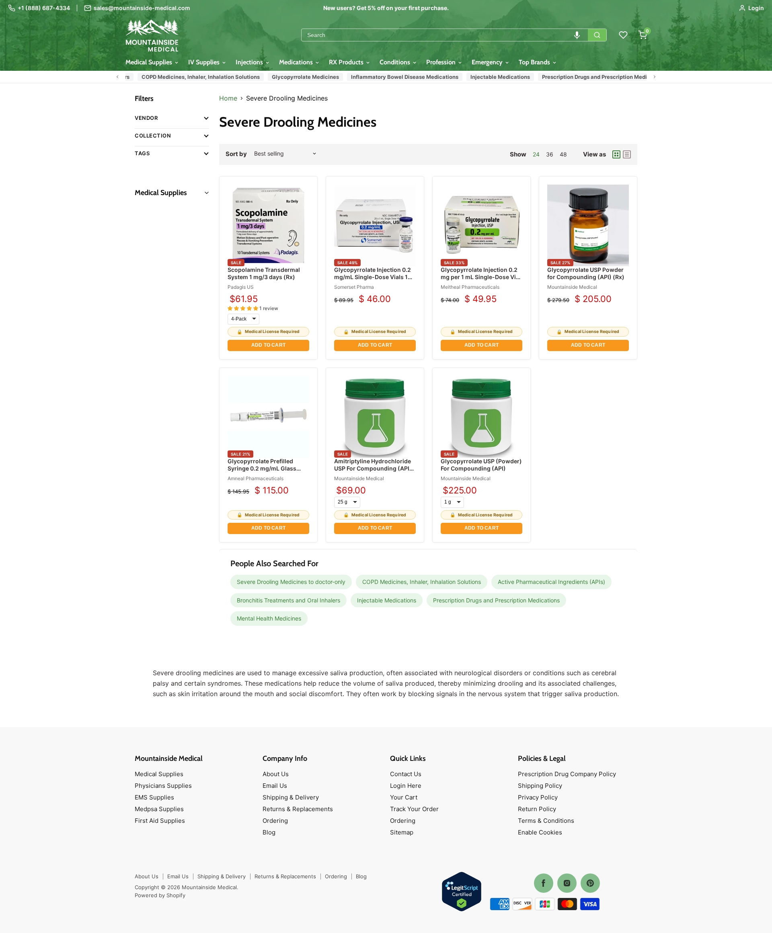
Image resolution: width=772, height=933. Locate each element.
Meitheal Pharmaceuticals (470, 287)
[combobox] (445, 35)
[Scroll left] (117, 77)
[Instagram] (567, 883)
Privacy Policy (538, 797)
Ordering (275, 820)
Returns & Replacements (298, 809)
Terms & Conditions (546, 820)
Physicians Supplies (163, 785)
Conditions (396, 62)
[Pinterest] (590, 883)
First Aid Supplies (160, 820)
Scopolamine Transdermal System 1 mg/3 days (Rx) (264, 273)
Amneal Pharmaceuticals (255, 478)
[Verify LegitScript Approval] (461, 892)
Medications (296, 62)
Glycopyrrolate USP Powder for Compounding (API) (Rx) (585, 273)
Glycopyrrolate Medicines (292, 77)
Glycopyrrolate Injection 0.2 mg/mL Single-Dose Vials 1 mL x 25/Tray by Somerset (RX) (372, 280)
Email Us (275, 785)
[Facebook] (543, 883)
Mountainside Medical (572, 287)
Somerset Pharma (354, 287)
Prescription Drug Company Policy (567, 774)
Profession (441, 62)
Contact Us (405, 774)
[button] (577, 35)
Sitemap (401, 832)
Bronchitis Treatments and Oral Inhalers (288, 600)
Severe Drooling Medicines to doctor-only (291, 581)
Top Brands (535, 62)
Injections (250, 62)
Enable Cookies (540, 832)
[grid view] (616, 154)
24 (536, 154)
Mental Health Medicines (269, 618)
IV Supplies (204, 62)
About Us (276, 774)
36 (549, 154)
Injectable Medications (487, 77)
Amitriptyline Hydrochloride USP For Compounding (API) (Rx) (373, 468)
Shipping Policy (540, 785)
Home (228, 98)
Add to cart (268, 345)
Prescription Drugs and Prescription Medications (592, 77)
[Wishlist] (623, 35)
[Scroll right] (654, 77)
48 (563, 154)
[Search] (597, 35)
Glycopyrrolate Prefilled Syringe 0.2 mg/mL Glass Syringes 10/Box (262, 468)
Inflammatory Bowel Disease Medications (392, 77)
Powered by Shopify (160, 895)
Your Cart (403, 797)
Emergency (488, 62)
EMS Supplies (154, 797)
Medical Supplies (149, 62)
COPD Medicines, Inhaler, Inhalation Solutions (188, 77)
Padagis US (241, 287)
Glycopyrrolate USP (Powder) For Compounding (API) (481, 465)
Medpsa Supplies (159, 809)
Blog (269, 832)
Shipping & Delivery (291, 797)
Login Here (405, 785)
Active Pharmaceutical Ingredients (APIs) (551, 581)
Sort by (236, 153)
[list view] (627, 154)
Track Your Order (414, 809)
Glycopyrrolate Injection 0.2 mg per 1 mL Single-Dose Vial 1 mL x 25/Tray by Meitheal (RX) (481, 280)
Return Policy (537, 809)
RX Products (347, 62)
